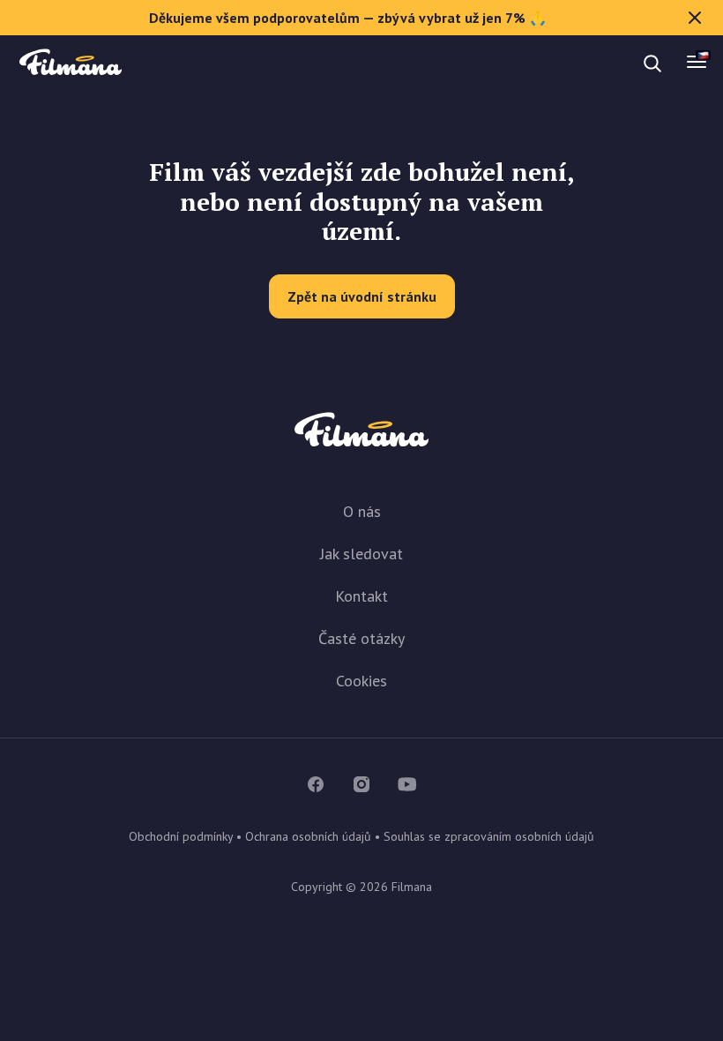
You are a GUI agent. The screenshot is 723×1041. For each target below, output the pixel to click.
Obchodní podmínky (181, 836)
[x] (694, 17)
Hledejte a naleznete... (165, 63)
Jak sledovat (361, 553)
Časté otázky (361, 638)
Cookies (361, 680)
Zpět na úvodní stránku (361, 296)
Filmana (70, 63)
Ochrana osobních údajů (308, 836)
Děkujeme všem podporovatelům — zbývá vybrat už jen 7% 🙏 (348, 17)
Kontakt (361, 596)
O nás (362, 511)
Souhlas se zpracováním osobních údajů (489, 836)
